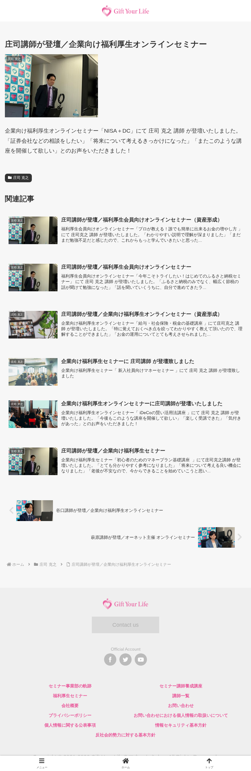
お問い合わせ (181, 705)
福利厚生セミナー (70, 695)
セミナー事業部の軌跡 (70, 685)
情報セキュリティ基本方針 (181, 725)
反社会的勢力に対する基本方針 (125, 734)
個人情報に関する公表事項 (70, 725)
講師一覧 (180, 695)
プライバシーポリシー (70, 715)
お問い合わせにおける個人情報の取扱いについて (181, 715)
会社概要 (70, 705)
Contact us (125, 625)
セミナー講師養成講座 (180, 685)
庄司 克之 (21, 178)
